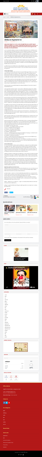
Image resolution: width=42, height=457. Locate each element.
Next (31, 195)
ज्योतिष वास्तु (6, 304)
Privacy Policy (5, 444)
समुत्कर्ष (8, 41)
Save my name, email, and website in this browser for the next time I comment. (18, 237)
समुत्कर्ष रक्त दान (7, 324)
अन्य (5, 298)
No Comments (21, 41)
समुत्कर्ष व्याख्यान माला (7, 327)
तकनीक (6, 306)
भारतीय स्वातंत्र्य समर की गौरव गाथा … (20, 213)
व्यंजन (5, 320)
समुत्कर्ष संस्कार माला (7, 328)
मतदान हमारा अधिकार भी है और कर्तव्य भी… (9, 197)
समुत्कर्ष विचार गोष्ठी (7, 325)
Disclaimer (5, 447)
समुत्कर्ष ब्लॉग (6, 322)
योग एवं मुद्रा (6, 317)
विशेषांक (6, 319)
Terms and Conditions (6, 440)
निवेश (5, 307)
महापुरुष (6, 315)
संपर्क (4, 437)
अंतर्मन (5, 296)
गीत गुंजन (6, 302)
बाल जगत (6, 314)
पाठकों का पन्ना (6, 311)
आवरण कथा (6, 299)
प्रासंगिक (18, 41)
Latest (6, 294)
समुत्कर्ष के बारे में (5, 435)
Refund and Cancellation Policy (8, 442)
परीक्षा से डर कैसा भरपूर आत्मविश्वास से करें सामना (9, 213)
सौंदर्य (5, 335)
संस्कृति (6, 332)
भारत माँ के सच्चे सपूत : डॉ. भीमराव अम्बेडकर (28, 197)
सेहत (5, 333)
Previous (6, 195)
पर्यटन (5, 309)
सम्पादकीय (6, 330)
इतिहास (6, 301)
